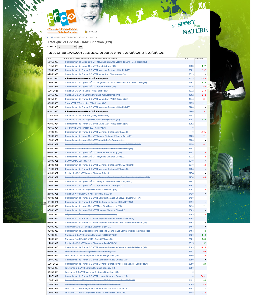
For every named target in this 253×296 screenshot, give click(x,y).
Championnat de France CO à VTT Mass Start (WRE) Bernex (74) (96, 99)
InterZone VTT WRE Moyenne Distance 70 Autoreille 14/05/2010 (96, 288)
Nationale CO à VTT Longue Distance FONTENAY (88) (91, 190)
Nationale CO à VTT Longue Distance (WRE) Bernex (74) (92, 95)
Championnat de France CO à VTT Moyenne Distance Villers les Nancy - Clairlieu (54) (106, 264)
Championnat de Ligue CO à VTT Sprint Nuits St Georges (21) (94, 140)
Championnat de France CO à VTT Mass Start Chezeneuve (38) (95, 74)
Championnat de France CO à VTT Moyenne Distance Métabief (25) (97, 70)
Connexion (92, 32)
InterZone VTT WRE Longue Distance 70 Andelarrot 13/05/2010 (95, 293)
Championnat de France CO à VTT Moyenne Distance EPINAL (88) (97, 132)
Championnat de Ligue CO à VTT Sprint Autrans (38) (90, 66)
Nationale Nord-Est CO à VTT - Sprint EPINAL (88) (89, 194)
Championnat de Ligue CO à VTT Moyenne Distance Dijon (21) (95, 157)
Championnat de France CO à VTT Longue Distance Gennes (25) (96, 260)
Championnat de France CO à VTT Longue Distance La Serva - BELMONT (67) (103, 144)
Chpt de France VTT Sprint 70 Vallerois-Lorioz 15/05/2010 (92, 284)
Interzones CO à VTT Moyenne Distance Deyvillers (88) (92, 255)
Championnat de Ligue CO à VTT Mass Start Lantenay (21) (93, 152)
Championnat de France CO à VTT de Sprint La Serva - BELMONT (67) (99, 148)
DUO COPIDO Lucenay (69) (78, 161)
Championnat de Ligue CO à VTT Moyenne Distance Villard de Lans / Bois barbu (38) (106, 62)
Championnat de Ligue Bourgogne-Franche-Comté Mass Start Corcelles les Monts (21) (107, 177)
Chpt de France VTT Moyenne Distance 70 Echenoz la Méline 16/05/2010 (100, 280)
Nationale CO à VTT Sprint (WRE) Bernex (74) (87, 91)
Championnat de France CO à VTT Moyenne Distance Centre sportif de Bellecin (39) (106, 222)
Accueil (49, 37)
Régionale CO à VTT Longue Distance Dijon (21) (88, 173)
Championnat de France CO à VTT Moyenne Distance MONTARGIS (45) (99, 165)
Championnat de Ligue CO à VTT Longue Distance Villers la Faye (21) (98, 136)
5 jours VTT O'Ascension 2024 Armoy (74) (85, 103)
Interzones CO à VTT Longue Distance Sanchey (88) (90, 251)
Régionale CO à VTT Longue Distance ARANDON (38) (91, 214)
